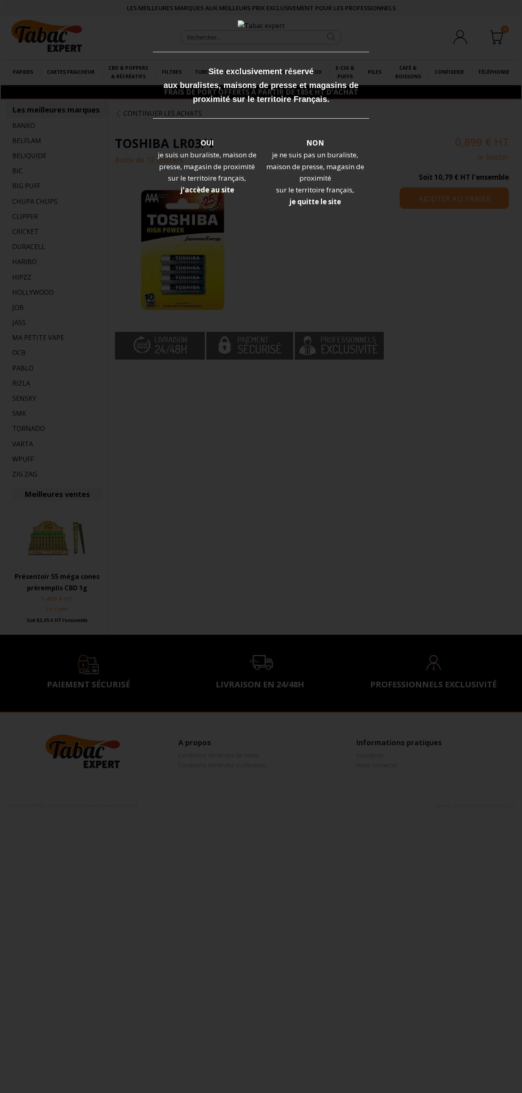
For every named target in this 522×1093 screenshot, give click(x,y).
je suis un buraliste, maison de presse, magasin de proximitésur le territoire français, (207, 166)
